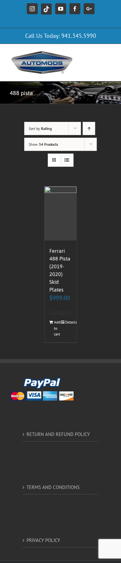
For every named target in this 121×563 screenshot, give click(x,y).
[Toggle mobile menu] (108, 53)
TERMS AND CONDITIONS (53, 487)
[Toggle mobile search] (95, 53)
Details (68, 322)
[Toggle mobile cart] (108, 60)
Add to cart (57, 328)
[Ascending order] (89, 128)
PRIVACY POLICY (43, 540)
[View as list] (67, 160)
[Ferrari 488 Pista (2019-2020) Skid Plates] (61, 213)
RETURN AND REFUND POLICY (58, 434)
